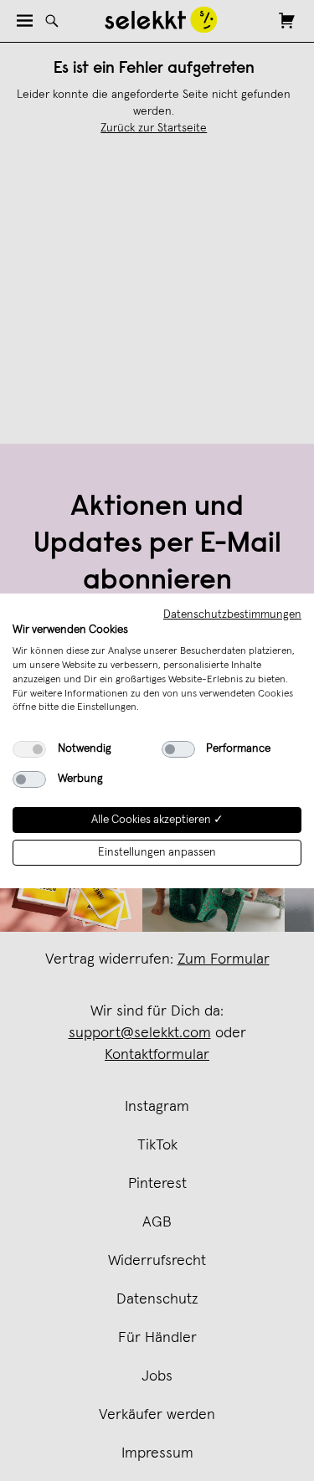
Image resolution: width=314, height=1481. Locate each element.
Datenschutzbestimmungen (232, 614)
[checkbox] (29, 749)
